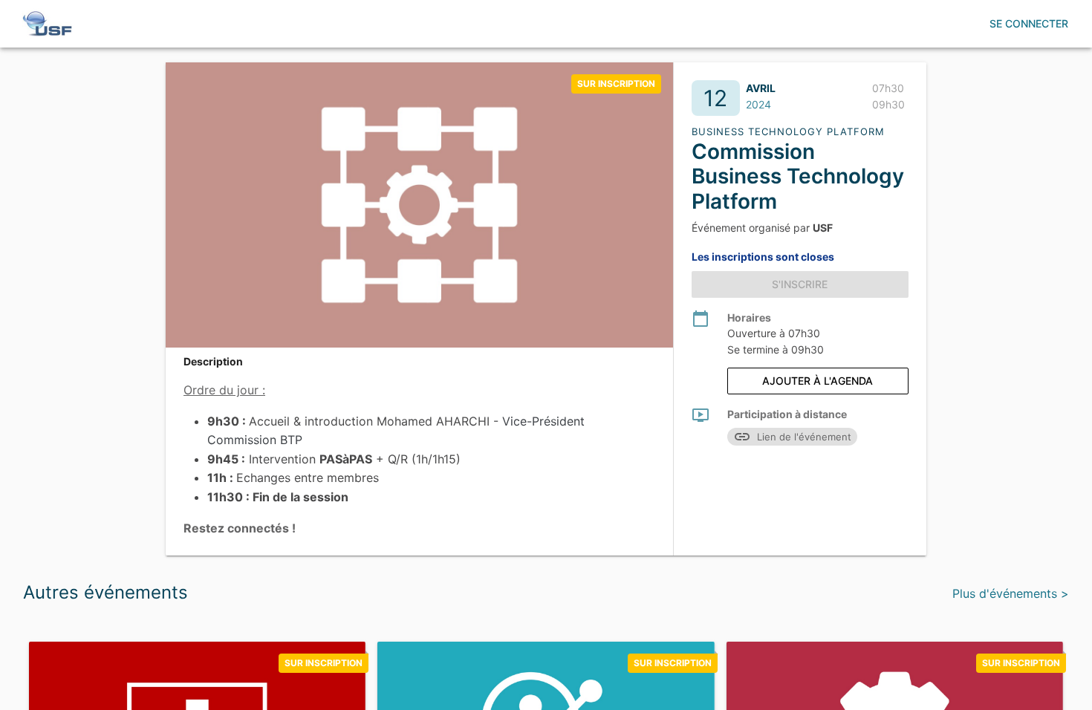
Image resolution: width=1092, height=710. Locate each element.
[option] (616, 84)
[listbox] (616, 84)
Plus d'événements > (1010, 593)
